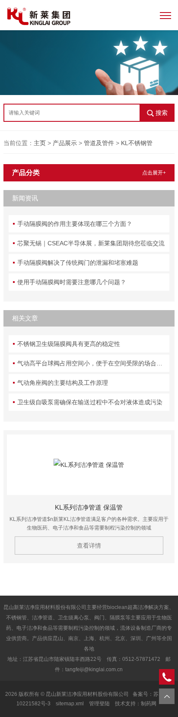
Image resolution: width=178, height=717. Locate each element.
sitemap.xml (70, 704)
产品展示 (65, 143)
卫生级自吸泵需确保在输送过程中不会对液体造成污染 (89, 402)
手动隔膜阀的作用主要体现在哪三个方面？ (74, 223)
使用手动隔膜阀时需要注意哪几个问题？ (71, 282)
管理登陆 (99, 704)
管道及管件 (99, 143)
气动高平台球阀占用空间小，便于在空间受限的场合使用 (92, 363)
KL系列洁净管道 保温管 (89, 507)
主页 (40, 143)
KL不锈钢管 (137, 143)
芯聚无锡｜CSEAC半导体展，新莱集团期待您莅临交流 (91, 243)
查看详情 (89, 545)
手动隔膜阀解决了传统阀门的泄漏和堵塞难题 (77, 262)
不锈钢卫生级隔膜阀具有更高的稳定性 (68, 343)
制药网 (148, 704)
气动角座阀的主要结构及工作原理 (62, 382)
